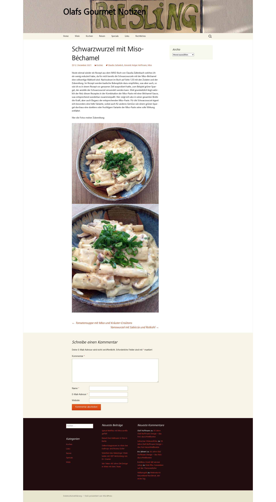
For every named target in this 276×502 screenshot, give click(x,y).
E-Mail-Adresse (80, 394)
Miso (150, 65)
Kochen (89, 36)
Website (76, 400)
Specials (115, 36)
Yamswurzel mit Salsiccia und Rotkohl (134, 327)
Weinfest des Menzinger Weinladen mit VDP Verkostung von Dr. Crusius (115, 456)
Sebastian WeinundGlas (147, 441)
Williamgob (142, 473)
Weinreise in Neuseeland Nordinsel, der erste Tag (149, 476)
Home (66, 36)
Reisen (102, 36)
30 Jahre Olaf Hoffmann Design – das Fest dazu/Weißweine (149, 434)
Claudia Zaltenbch (115, 65)
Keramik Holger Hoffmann (135, 65)
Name (75, 388)
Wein (77, 36)
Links (127, 36)
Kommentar (78, 356)
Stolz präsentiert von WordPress (98, 496)
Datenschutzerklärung (72, 496)
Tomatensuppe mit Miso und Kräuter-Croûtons (102, 323)
